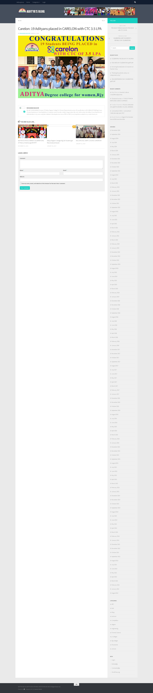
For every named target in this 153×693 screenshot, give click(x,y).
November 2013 (116, 548)
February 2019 (115, 293)
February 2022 (115, 232)
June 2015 (114, 471)
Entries (114, 664)
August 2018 (115, 317)
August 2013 (115, 560)
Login (44, 2)
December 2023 (116, 159)
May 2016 (114, 426)
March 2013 (115, 581)
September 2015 (116, 459)
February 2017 (115, 390)
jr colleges (114, 636)
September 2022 (116, 207)
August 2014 (115, 512)
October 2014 (115, 504)
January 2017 (115, 394)
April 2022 (114, 223)
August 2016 (115, 414)
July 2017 (114, 370)
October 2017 (115, 357)
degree (113, 624)
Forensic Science (116, 632)
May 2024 (114, 146)
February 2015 (115, 487)
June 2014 (114, 520)
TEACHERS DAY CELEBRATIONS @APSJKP (122, 63)
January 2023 (115, 191)
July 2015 (114, 467)
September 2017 (116, 362)
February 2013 (115, 585)
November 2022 (116, 199)
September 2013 (116, 556)
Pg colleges (115, 641)
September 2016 (116, 410)
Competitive (115, 620)
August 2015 (115, 463)
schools (114, 649)
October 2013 (115, 552)
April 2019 (114, 284)
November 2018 (116, 305)
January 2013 (115, 589)
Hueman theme (38, 689)
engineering (115, 628)
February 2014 (115, 536)
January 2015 (115, 491)
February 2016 (115, 439)
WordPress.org (116, 672)
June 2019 (114, 276)
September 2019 (116, 264)
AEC (113, 604)
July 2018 (114, 321)
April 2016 (114, 431)
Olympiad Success (116, 98)
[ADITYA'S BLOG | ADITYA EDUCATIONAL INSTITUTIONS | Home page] (31, 10)
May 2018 (114, 329)
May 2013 (114, 573)
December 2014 (116, 495)
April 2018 (114, 333)
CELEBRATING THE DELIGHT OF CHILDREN (123, 58)
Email (65, 170)
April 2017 (114, 382)
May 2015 (114, 475)
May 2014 (114, 524)
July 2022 (114, 215)
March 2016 (115, 435)
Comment (22, 158)
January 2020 (115, 248)
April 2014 (114, 528)
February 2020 (115, 244)
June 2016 (114, 422)
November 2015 (116, 451)
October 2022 (115, 203)
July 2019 (114, 272)
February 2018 (115, 341)
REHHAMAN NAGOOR (25, 33)
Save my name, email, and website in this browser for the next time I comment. (43, 183)
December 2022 (116, 195)
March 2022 (115, 228)
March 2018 (115, 337)
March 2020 (115, 240)
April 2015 (114, 479)
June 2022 (114, 219)
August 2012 (115, 593)
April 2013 (114, 577)
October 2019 (115, 260)
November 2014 (116, 500)
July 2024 (114, 142)
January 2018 (115, 345)
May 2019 (114, 280)
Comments (116, 668)
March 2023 (115, 183)
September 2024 (116, 134)
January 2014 (115, 540)
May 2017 (114, 378)
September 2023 (116, 171)
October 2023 (115, 167)
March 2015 (115, 483)
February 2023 (115, 187)
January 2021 (115, 236)
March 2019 (115, 288)
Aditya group (20, 2)
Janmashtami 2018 (117, 111)
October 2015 (115, 455)
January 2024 (115, 154)
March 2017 (115, 386)
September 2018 (116, 313)
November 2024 (116, 130)
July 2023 (114, 179)
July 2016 (114, 418)
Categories (35, 2)
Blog (19, 20)
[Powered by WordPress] (24, 689)
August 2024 (115, 138)
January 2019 (115, 297)
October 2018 (115, 309)
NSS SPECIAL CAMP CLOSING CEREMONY (89, 141)
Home (28, 2)
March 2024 (115, 150)
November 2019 (116, 256)
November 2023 (116, 163)
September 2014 (116, 508)
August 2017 (115, 366)
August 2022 (115, 211)
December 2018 (116, 301)
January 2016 (115, 443)
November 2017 (116, 353)
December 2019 (116, 252)
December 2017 (116, 349)
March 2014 (115, 532)
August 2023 (115, 175)
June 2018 (114, 325)
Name (22, 170)
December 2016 (116, 398)
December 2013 (116, 544)
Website (22, 176)
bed (113, 608)
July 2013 (114, 564)
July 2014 (114, 516)
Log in (113, 660)
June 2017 (114, 374)
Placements (115, 645)
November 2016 (116, 402)
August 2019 (115, 268)
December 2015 (116, 447)
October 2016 (115, 406)
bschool (114, 616)
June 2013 (114, 569)
